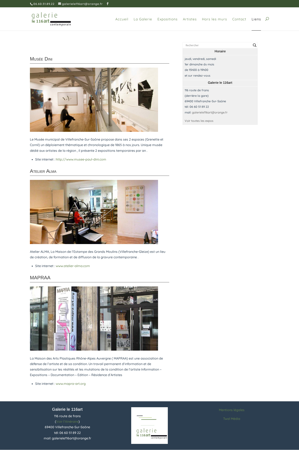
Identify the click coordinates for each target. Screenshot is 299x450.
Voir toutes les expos (199, 121)
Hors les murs (214, 19)
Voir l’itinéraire (67, 421)
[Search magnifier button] (255, 45)
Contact (239, 19)
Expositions (167, 19)
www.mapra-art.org (71, 384)
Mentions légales (231, 410)
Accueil (121, 19)
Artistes (190, 19)
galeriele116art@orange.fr (210, 112)
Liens (256, 19)
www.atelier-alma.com (73, 266)
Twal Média (231, 419)
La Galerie (143, 19)
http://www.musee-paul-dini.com (81, 159)
